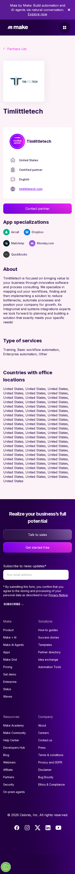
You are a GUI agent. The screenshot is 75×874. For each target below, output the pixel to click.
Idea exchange (48, 659)
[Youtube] (58, 827)
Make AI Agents (13, 644)
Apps (6, 652)
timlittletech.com (30, 189)
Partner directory (49, 652)
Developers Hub (14, 747)
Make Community (14, 732)
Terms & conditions (50, 755)
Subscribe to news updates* (24, 566)
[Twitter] (37, 827)
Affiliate (8, 769)
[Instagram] (27, 827)
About (42, 725)
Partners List (16, 49)
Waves (7, 696)
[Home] (18, 28)
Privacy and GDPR (50, 762)
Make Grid (10, 659)
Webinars (9, 762)
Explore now (37, 14)
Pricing (7, 667)
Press (42, 747)
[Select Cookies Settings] (6, 867)
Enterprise (10, 681)
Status (7, 689)
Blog (6, 755)
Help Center (11, 740)
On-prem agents (14, 792)
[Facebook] (17, 827)
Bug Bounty (45, 777)
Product (8, 630)
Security (8, 784)
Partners (8, 777)
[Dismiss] (69, 10)
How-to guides (48, 630)
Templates (45, 644)
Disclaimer (45, 769)
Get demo (9, 674)
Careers (43, 732)
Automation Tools (49, 667)
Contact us (45, 740)
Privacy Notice (58, 595)
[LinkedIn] (48, 827)
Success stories (48, 637)
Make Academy (13, 725)
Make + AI (9, 637)
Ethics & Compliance (51, 784)
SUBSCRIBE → (14, 604)
